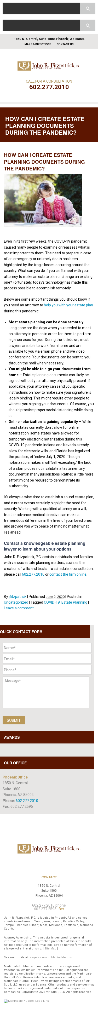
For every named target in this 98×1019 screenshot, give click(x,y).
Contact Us (65, 44)
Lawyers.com (37, 957)
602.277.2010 (49, 87)
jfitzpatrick (17, 596)
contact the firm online (68, 574)
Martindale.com (62, 957)
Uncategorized (16, 602)
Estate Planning (74, 602)
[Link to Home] (49, 66)
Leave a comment (19, 608)
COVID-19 (52, 602)
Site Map (50, 948)
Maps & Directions (38, 44)
